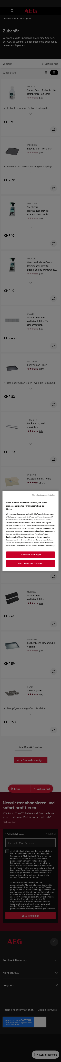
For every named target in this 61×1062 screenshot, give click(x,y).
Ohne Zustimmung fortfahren (44, 495)
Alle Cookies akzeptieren (30, 563)
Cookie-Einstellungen (30, 555)
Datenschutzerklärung (46, 545)
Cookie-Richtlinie (22, 545)
